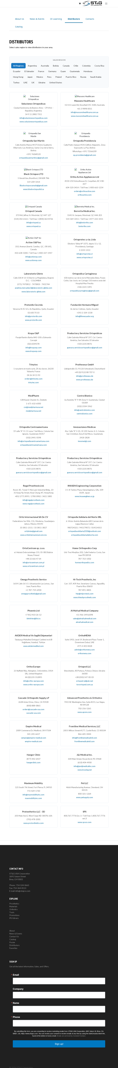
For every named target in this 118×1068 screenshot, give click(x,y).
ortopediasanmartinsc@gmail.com (33, 158)
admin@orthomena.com (84, 649)
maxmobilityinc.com (33, 798)
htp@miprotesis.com (84, 594)
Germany (52, 71)
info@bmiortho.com (84, 222)
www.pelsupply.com (84, 797)
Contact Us (14, 936)
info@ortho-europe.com (33, 681)
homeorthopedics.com (84, 562)
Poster (12, 942)
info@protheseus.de (84, 376)
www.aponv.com (85, 712)
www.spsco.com (84, 822)
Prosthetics (14, 903)
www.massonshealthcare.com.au (84, 116)
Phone (16, 1017)
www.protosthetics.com (33, 823)
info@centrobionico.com (84, 410)
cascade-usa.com (33, 713)
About (12, 931)
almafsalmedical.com (84, 622)
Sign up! (59, 1043)
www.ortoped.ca (33, 226)
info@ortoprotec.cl (85, 254)
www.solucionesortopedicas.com (33, 121)
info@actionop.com (33, 257)
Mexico (40, 77)
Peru (49, 77)
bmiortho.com (85, 226)
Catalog (19, 26)
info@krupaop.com (33, 347)
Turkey (16, 82)
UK (33, 82)
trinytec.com (33, 382)
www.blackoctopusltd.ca (33, 189)
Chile (76, 65)
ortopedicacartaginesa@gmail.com (84, 291)
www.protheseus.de (84, 379)
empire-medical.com (33, 741)
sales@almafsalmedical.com (84, 618)
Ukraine (41, 82)
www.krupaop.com (33, 351)
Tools (11, 912)
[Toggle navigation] (106, 3)
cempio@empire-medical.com (33, 738)
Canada (66, 65)
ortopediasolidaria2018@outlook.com (84, 531)
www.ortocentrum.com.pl (33, 566)
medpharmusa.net (33, 411)
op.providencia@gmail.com (84, 155)
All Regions (18, 65)
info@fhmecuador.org (85, 316)
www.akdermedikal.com (33, 646)
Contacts (90, 19)
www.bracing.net (85, 770)
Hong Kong (18, 77)
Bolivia (56, 65)
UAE (25, 82)
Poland (58, 77)
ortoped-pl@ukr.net (84, 681)
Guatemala (75, 71)
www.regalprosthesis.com (33, 503)
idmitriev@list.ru (33, 618)
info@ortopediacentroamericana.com (33, 441)
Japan (30, 77)
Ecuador (16, 71)
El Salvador (29, 71)
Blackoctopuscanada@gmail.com (33, 185)
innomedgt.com (84, 441)
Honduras (88, 71)
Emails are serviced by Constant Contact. (71, 1036)
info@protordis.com (33, 316)
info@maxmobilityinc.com (33, 794)
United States (55, 82)
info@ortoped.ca (33, 222)
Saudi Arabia (95, 77)
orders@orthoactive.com (84, 191)
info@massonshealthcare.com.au (84, 112)
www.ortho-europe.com (33, 684)
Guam (63, 71)
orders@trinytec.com (33, 379)
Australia (45, 65)
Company (18, 989)
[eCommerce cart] (79, 3)
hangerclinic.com (33, 762)
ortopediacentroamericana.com (33, 445)
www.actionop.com (33, 260)
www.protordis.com (33, 320)
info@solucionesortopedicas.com (33, 118)
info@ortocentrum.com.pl (33, 562)
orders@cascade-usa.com (33, 709)
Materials (13, 906)
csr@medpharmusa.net (33, 407)
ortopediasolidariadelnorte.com (84, 535)
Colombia (86, 65)
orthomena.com (84, 653)
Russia (83, 77)
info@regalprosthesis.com (33, 500)
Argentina (32, 65)
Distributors (74, 19)
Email (16, 975)
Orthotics (13, 909)
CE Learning (56, 19)
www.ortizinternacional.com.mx (33, 535)
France (41, 71)
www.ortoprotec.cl (85, 257)
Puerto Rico (71, 77)
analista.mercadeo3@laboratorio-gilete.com (33, 288)
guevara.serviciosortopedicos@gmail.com (84, 347)
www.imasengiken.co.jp (84, 496)
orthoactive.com (85, 195)
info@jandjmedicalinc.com (84, 766)
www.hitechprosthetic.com (84, 597)
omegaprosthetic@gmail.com (33, 594)
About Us (19, 19)
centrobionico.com (84, 413)
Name (16, 1003)
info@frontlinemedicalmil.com (84, 738)
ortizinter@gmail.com (33, 531)
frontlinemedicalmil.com (85, 741)
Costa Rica (99, 65)
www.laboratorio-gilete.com (33, 291)
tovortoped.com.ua (84, 684)
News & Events (37, 19)
